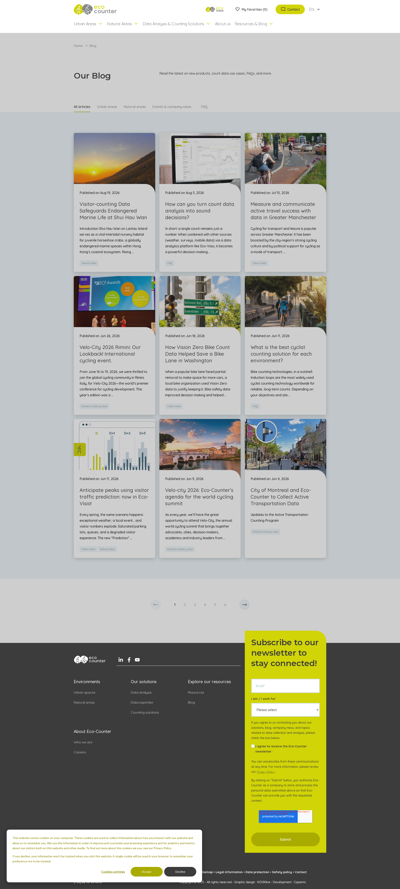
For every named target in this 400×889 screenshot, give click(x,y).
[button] (156, 605)
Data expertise (142, 702)
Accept (146, 871)
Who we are (83, 742)
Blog (191, 702)
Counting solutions (145, 712)
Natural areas (135, 107)
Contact (301, 872)
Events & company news (171, 107)
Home (78, 46)
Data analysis (141, 692)
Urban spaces (84, 692)
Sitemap (206, 872)
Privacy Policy (266, 772)
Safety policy (282, 872)
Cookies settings (113, 871)
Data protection (257, 872)
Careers (80, 752)
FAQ (204, 107)
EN (311, 9)
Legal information (229, 872)
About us (223, 23)
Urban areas (107, 107)
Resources (196, 692)
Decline (180, 871)
